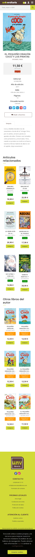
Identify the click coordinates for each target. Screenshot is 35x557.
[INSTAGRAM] (19, 473)
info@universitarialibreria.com (18, 485)
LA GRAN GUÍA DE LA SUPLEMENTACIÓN (10, 232)
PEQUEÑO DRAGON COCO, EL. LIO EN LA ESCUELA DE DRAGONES (10, 327)
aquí (19, 543)
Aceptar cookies (17, 552)
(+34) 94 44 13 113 (18, 482)
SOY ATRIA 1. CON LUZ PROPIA (10, 275)
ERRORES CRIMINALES (10, 187)
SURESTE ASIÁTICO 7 (25, 276)
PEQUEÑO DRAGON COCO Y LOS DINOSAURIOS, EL (10, 413)
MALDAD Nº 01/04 (25, 187)
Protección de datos (18, 505)
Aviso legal (18, 499)
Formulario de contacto (18, 488)
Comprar (10, 203)
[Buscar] (32, 7)
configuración (17, 546)
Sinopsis (8, 123)
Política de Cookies (18, 508)
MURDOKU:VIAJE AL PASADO (24, 232)
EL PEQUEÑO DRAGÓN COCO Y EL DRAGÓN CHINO (24, 412)
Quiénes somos (18, 518)
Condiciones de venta (18, 502)
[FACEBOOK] (15, 473)
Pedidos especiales (18, 521)
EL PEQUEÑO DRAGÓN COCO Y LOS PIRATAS (24, 370)
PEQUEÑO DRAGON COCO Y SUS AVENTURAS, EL (24, 327)
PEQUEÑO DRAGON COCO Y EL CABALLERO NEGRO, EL (10, 370)
